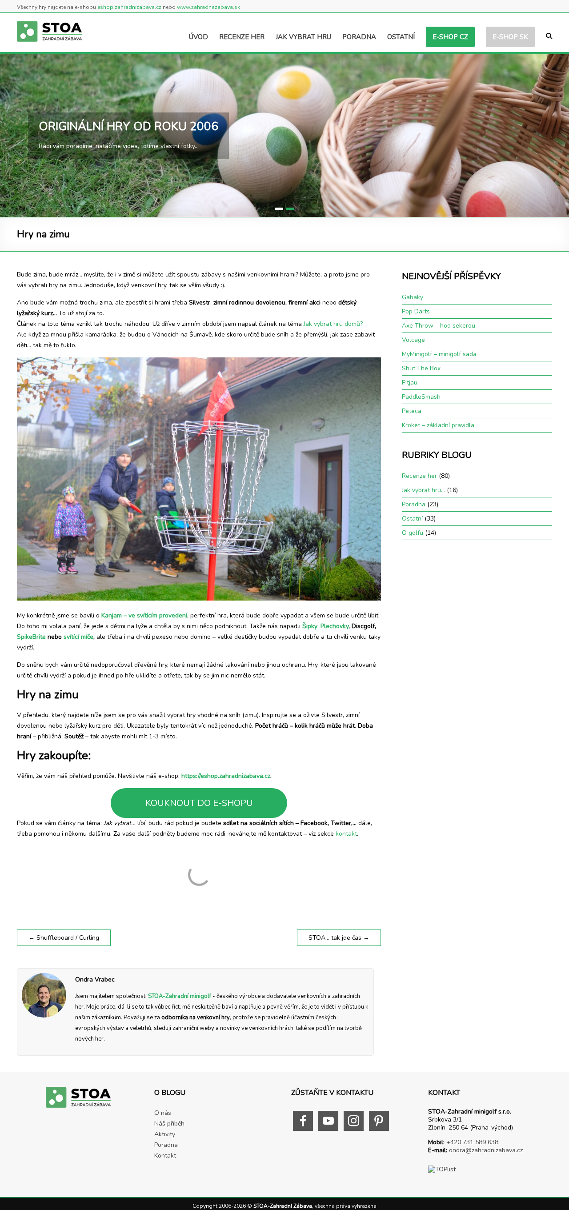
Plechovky (335, 626)
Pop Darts (416, 311)
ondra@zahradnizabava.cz (486, 1150)
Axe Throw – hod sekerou (438, 325)
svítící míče (78, 637)
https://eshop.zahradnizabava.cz (225, 776)
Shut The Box (421, 368)
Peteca (411, 411)
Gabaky (412, 297)
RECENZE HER (241, 36)
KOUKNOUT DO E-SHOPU (199, 803)
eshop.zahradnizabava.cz (129, 7)
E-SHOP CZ (450, 36)
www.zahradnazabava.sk (208, 7)
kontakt (346, 833)
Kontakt (165, 1155)
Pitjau (409, 382)
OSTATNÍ (401, 36)
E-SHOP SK (510, 36)
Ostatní (412, 518)
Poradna (413, 504)
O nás (162, 1113)
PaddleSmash (421, 397)
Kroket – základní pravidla (438, 425)
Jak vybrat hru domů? (333, 324)
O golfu (412, 533)
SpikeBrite (31, 637)
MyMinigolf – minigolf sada (439, 354)
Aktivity (164, 1134)
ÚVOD (198, 36)
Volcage (413, 340)
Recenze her (419, 476)
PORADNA (359, 36)
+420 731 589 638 (472, 1142)
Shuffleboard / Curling (63, 938)
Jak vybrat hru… (423, 490)
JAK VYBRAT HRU (303, 36)
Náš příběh (169, 1123)
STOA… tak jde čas (339, 938)
